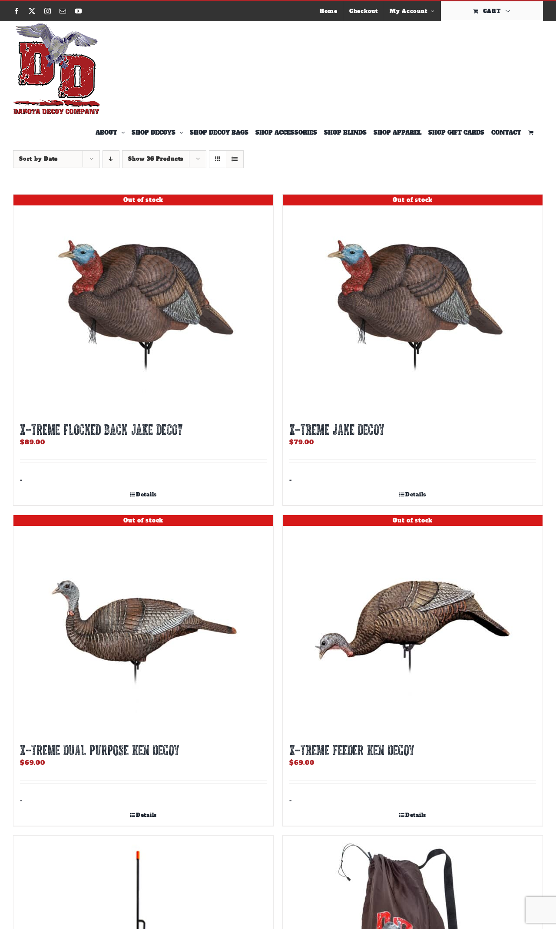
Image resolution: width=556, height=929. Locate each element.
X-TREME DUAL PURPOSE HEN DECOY (99, 750)
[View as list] (234, 159)
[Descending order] (111, 159)
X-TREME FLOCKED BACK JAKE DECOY (101, 429)
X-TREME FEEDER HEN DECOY (351, 750)
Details (146, 494)
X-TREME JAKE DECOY (336, 429)
